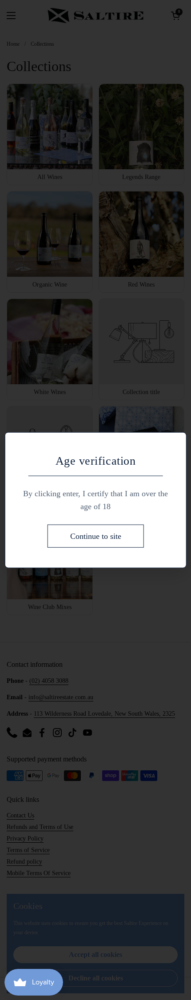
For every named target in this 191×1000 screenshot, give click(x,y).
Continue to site (95, 535)
